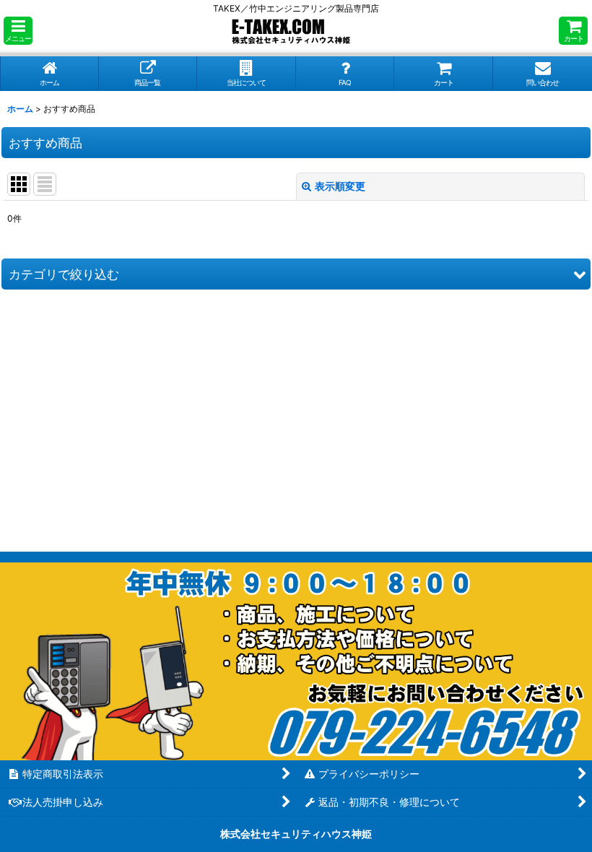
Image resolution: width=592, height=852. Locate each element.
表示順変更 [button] (340, 186)
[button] (18, 31)
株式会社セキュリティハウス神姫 (296, 833)
